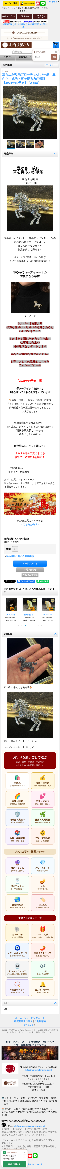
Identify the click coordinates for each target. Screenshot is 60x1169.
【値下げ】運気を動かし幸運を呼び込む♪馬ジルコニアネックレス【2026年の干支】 (11, 615)
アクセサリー (51, 65)
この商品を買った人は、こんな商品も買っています (29, 590)
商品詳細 (8, 153)
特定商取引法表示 (23, 1021)
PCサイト (53, 2)
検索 (54, 57)
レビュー (8, 1003)
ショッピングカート (56, 45)
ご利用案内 (40, 1021)
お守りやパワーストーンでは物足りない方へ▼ (30, 1042)
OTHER (8, 634)
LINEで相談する (14, 1164)
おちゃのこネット (35, 1164)
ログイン (7, 57)
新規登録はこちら (27, 57)
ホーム (18, 1018)
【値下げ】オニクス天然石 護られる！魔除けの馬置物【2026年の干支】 (48, 615)
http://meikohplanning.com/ (38, 1070)
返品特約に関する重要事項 (20, 556)
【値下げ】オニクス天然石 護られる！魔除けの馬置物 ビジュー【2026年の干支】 (30, 615)
